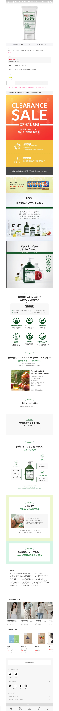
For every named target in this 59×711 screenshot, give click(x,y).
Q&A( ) (36, 83)
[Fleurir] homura (24, 620)
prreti (8, 646)
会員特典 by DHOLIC (29, 662)
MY (47, 709)
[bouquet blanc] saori (11, 620)
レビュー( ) (27, 83)
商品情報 (11, 83)
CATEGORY (11, 709)
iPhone (10, 677)
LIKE (38, 709)
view (49, 77)
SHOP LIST (20, 709)
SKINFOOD (23, 646)
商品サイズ (19, 83)
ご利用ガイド (44, 83)
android (16, 677)
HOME (29, 709)
